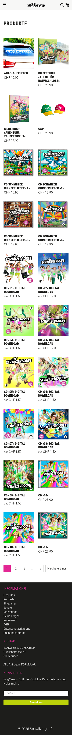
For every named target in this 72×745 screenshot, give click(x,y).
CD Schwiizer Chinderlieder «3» (17, 238)
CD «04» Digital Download (49, 342)
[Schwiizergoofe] (36, 5)
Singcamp (9, 603)
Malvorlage (10, 612)
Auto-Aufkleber (16, 73)
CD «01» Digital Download (14, 290)
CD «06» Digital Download (49, 393)
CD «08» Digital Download (49, 445)
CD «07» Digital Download (14, 445)
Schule (7, 607)
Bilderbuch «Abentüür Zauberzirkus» (15, 132)
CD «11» (43, 547)
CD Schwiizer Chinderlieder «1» (17, 186)
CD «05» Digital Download (14, 393)
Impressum (10, 620)
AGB (6, 624)
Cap (41, 129)
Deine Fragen (11, 616)
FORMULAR (28, 664)
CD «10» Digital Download (14, 549)
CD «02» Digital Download (49, 290)
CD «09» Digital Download (14, 497)
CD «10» (43, 495)
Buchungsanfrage (14, 633)
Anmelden (36, 702)
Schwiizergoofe (41, 729)
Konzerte (8, 599)
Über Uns (9, 595)
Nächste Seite (56, 568)
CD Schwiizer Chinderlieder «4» (51, 238)
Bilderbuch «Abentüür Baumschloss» (49, 77)
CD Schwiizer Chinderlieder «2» (51, 186)
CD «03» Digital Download (14, 342)
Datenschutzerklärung (16, 628)
